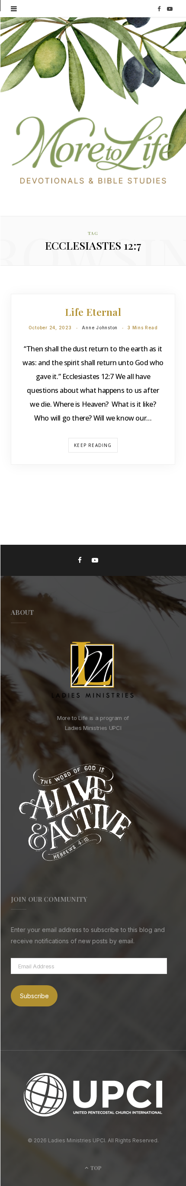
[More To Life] (93, 151)
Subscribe (34, 996)
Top (95, 1167)
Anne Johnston (100, 327)
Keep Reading (93, 445)
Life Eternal (93, 311)
